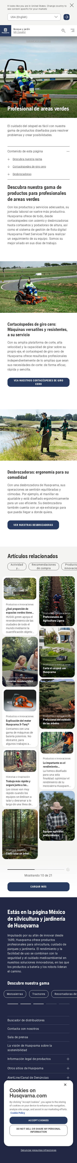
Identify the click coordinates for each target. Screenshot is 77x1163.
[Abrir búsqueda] (63, 30)
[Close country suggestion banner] (72, 5)
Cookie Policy (17, 1112)
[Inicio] (5, 30)
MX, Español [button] (19, 32)
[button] (12, 1004)
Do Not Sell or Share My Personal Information (38, 1130)
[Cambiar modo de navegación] (72, 30)
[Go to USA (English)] (67, 17)
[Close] (65, 1084)
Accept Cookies (38, 1120)
